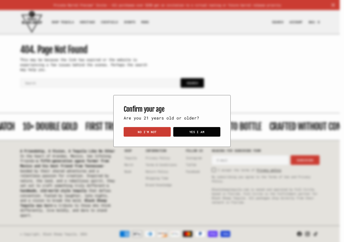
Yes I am (196, 132)
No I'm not (147, 132)
